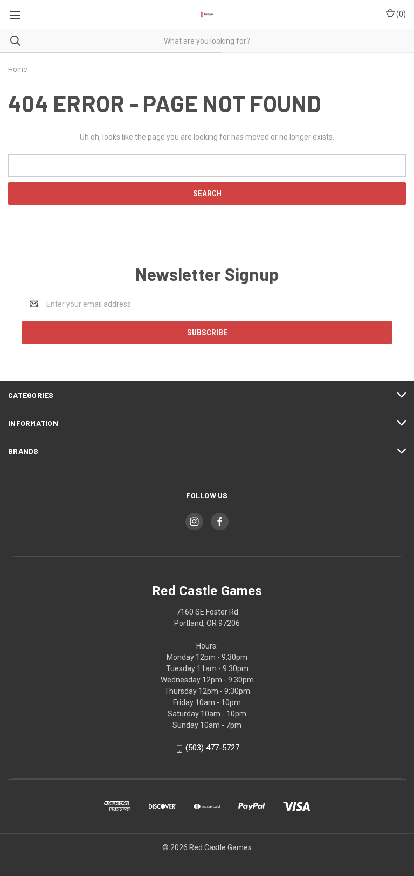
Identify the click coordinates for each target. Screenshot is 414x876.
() (400, 14)
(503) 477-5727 (212, 748)
